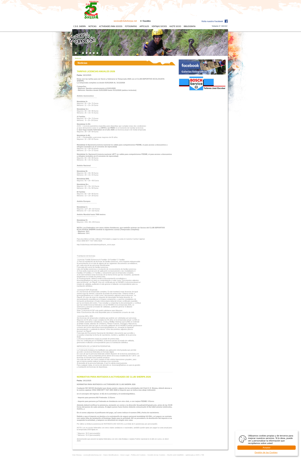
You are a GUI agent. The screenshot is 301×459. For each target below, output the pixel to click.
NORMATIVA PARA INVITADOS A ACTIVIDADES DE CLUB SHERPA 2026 (114, 377)
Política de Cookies (138, 455)
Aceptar (266, 447)
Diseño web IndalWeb (175, 455)
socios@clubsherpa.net (125, 21)
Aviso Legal (124, 455)
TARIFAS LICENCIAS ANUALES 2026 (96, 71)
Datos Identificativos (111, 455)
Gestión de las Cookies (156, 455)
